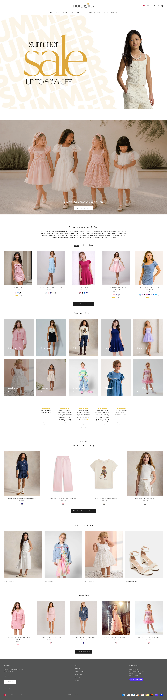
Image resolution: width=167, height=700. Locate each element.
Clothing (64, 12)
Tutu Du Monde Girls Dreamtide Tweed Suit (83, 637)
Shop (9, 352)
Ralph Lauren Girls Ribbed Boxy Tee (144, 498)
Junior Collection (8, 581)
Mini (78, 12)
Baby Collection (89, 581)
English (20, 694)
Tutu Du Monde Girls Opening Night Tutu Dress (116, 637)
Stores (76, 666)
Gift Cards (77, 677)
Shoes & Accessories (94, 12)
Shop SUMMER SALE (83, 103)
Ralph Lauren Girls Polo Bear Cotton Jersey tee (104, 498)
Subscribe (10, 681)
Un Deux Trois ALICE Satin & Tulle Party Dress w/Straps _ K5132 (116, 288)
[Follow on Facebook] (5, 689)
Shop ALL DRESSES (83, 208)
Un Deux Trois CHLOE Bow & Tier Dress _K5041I (50, 288)
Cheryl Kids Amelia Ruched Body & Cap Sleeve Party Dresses (149, 288)
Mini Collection (49, 581)
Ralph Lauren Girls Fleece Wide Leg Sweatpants (63, 498)
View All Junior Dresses (83, 304)
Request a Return (79, 671)
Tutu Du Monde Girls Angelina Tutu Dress (149, 637)
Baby (84, 12)
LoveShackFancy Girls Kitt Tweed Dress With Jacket (18, 638)
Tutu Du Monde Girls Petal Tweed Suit (51, 637)
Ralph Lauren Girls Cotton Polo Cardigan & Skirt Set (22, 498)
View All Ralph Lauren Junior (83, 511)
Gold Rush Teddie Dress (18, 288)
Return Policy (78, 668)
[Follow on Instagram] (9, 689)
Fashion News (78, 674)
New (51, 12)
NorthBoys (114, 12)
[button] (82, 428)
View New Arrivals (83, 651)
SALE (57, 12)
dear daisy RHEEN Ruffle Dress (83, 288)
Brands (106, 12)
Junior (72, 12)
